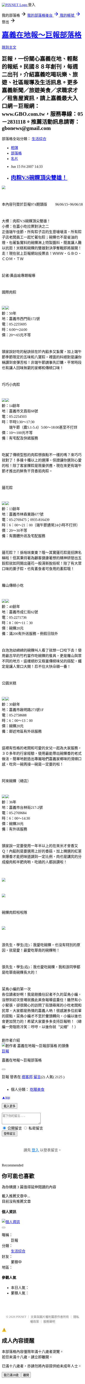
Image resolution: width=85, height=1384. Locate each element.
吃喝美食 (37, 1089)
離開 (26, 1375)
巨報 (5, 1051)
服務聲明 (49, 1321)
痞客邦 (27, 1077)
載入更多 (9, 1106)
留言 (37, 1077)
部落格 (16, 153)
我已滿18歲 (11, 1375)
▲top (6, 1097)
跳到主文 (9, 47)
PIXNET (21, 1316)
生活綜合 (39, 139)
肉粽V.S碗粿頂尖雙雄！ (39, 178)
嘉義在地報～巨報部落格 (42, 35)
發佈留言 (9, 1133)
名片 (14, 159)
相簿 (14, 148)
